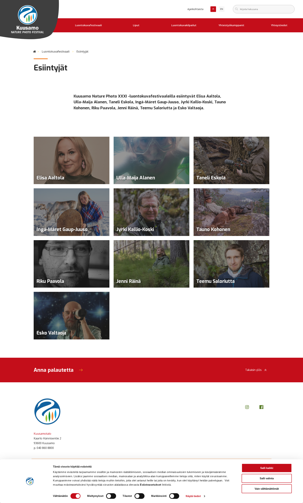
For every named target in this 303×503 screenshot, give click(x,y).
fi (214, 9)
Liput (136, 25)
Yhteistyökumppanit (231, 25)
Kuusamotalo (42, 434)
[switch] (111, 496)
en (222, 9)
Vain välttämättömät (267, 488)
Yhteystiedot (279, 25)
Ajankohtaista (195, 9)
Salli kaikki (266, 467)
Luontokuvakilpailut (183, 25)
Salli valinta (267, 478)
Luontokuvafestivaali (88, 25)
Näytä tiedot (193, 496)
